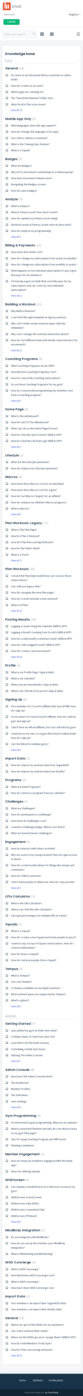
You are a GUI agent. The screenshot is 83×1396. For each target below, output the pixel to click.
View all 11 (16, 350)
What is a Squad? (20, 150)
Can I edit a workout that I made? (29, 1331)
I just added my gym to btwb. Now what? (34, 1030)
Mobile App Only (20, 119)
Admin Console (19, 1070)
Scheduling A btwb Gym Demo (28, 1049)
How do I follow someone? (26, 875)
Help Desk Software (34, 1392)
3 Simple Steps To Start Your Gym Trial (33, 1036)
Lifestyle (13, 455)
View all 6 (16, 400)
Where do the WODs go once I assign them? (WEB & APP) (43, 1337)
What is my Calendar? (23, 678)
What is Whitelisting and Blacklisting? (32, 1254)
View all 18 (16, 657)
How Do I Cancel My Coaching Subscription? (36, 378)
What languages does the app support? (33, 125)
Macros (13, 477)
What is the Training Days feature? (30, 144)
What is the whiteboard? (25, 416)
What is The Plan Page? (24, 529)
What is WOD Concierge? (25, 1269)
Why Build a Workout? (23, 311)
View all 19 (16, 1355)
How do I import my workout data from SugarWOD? (40, 765)
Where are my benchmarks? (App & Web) (34, 684)
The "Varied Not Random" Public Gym (32, 98)
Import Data (17, 758)
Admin (10, 1016)
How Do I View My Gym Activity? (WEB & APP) (36, 434)
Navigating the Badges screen (28, 184)
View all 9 (16, 236)
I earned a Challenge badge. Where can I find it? (38, 827)
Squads (13, 924)
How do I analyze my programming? (31, 231)
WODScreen (16, 1180)
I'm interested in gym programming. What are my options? (44, 1122)
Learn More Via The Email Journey (30, 1043)
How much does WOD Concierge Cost (32, 1288)
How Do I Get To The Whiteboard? (30, 422)
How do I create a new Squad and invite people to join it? (43, 937)
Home (22, 1380)
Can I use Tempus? (21, 981)
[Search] (34, 34)
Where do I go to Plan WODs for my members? (37, 1324)
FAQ (8, 60)
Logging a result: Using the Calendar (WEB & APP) (39, 626)
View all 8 (16, 514)
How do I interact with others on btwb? (33, 848)
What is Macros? (20, 508)
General (14, 68)
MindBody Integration (24, 1230)
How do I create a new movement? (31, 651)
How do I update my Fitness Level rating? (34, 218)
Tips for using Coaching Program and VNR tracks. (39, 1139)
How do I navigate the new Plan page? (32, 592)
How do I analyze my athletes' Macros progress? (39, 502)
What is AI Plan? (20, 605)
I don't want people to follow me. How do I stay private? (43, 882)
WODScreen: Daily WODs (25, 1203)
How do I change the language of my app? (35, 131)
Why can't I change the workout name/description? (40, 334)
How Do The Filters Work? (25, 548)
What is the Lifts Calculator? (26, 903)
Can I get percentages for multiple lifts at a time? (39, 915)
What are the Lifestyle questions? (30, 462)
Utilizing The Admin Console (27, 1055)
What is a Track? (20, 554)
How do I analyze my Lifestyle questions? (34, 468)
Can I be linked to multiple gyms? (30, 744)
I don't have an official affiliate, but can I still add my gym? (43, 727)
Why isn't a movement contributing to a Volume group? (42, 172)
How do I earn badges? (24, 190)
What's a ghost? (20, 1000)
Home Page (16, 409)
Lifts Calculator (19, 896)
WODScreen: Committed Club (28, 1209)
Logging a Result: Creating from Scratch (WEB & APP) (41, 632)
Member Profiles (20, 1089)
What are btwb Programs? (26, 787)
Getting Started (19, 1023)
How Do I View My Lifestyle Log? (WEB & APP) (36, 441)
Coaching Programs (23, 359)
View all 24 (16, 110)
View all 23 (16, 610)
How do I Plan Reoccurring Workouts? (32, 542)
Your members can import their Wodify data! (36, 1309)
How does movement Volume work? (31, 178)
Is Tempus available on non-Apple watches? (36, 988)
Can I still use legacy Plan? (26, 586)
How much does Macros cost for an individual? (37, 483)
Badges (13, 159)
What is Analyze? (20, 206)
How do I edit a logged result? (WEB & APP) (35, 644)
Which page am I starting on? (27, 92)
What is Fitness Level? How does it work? (34, 212)
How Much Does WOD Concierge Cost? (33, 1275)
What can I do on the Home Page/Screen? (34, 428)
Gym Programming (22, 1115)
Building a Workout (23, 304)
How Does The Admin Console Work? (32, 1076)
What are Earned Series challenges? (31, 833)
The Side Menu (19, 1095)
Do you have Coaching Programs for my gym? (37, 384)
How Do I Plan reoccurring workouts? (32, 1349)
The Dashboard (19, 1082)
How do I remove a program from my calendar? (38, 793)
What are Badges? (21, 165)
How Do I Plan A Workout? (25, 536)
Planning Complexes (22, 1145)
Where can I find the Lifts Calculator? (31, 909)
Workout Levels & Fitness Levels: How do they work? (41, 224)
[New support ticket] (42, 34)
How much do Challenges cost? (29, 821)
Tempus (13, 969)
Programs (15, 780)
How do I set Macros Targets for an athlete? (36, 496)
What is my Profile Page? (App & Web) (32, 672)
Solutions (38, 1380)
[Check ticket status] (51, 34)
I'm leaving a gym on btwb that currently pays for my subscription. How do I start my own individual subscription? (41, 285)
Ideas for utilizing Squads (25, 1171)
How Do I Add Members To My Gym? (31, 1343)
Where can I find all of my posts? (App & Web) (37, 691)
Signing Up (15, 699)
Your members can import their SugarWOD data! (38, 1303)
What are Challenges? (23, 808)
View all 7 (16, 1061)
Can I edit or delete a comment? (29, 138)
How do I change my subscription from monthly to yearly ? (44, 264)
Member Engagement (24, 1154)
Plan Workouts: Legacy (26, 523)
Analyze (13, 199)
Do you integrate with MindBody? (30, 1237)
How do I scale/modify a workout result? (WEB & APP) (41, 638)
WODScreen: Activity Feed (26, 1197)
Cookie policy (56, 1380)
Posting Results (20, 619)
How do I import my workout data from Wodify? (38, 771)
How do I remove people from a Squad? (34, 960)
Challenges (16, 801)
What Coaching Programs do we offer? (33, 365)
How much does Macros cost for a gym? (34, 490)
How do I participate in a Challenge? (31, 814)
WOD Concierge (20, 1262)
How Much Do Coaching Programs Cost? (34, 372)
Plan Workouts (19, 569)
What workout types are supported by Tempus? (38, 994)
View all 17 (16, 560)
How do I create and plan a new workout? (34, 598)
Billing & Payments (22, 245)
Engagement (17, 842)
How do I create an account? (27, 85)
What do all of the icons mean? (28, 104)
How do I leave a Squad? (25, 954)
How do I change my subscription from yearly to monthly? (44, 258)
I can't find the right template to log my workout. (39, 317)
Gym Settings (19, 1101)
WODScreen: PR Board (24, 1216)
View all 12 (16, 295)
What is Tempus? (20, 975)
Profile (12, 665)
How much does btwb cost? (27, 252)
